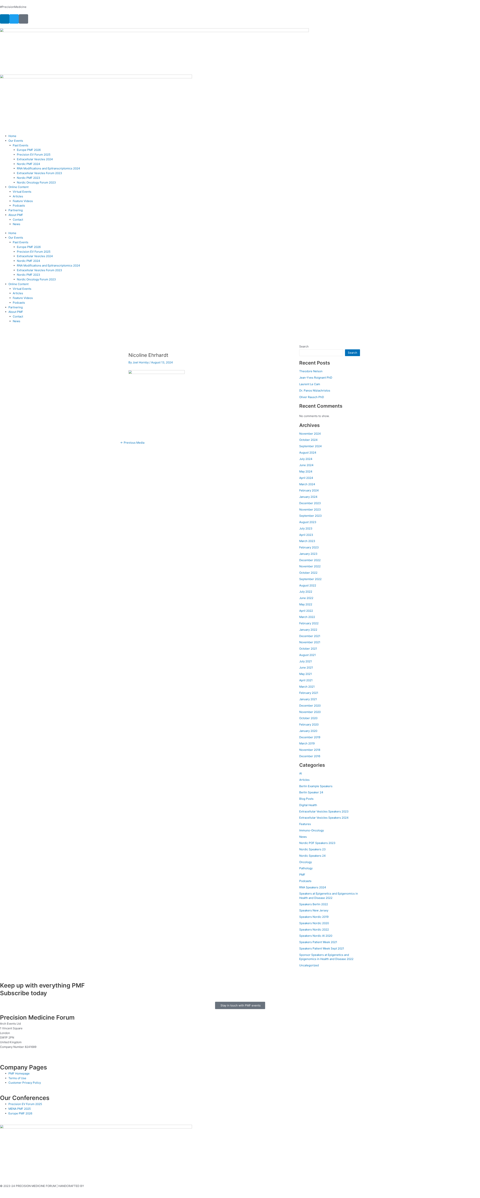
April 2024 (306, 478)
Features (305, 824)
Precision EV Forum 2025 (33, 154)
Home (12, 136)
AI (300, 773)
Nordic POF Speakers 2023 (317, 843)
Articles (18, 196)
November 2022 (310, 566)
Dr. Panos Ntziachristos (314, 390)
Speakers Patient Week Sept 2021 (321, 948)
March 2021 (307, 686)
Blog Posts (306, 798)
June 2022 (306, 598)
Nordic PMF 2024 (28, 164)
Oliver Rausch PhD (311, 397)
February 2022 (309, 623)
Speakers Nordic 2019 (313, 917)
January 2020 (308, 731)
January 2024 (308, 497)
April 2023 (306, 535)
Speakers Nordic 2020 (314, 923)
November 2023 (310, 509)
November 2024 (310, 433)
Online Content (18, 187)
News (16, 224)
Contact (18, 219)
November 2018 (309, 750)
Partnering (15, 210)
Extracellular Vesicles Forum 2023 (39, 173)
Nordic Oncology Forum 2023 (36, 182)
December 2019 (309, 737)
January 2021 (308, 699)
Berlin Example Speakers (315, 786)
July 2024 (305, 459)
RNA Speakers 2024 (312, 887)
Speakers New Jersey (313, 910)
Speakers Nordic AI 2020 (315, 935)
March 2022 (307, 617)
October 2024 (308, 440)
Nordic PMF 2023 (28, 178)
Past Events (20, 145)
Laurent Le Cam (309, 384)
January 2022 (308, 629)
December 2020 (310, 705)
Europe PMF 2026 (29, 150)
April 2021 (306, 680)
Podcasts (19, 205)
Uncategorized (309, 965)
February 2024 (309, 490)
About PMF (15, 215)
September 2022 (310, 579)
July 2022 (305, 591)
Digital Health (308, 805)
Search (304, 346)
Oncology (305, 862)
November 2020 (310, 712)
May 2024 (305, 471)
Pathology (306, 868)
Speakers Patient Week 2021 (318, 942)
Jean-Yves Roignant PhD (315, 377)
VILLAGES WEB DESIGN (100, 1186)
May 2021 (305, 674)
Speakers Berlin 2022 (313, 904)
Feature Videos (23, 201)
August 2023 (307, 522)
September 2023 (310, 515)
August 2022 (307, 585)
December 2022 (310, 560)
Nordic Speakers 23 (312, 849)
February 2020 (309, 724)
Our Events (15, 140)
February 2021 (308, 693)
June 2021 (306, 667)
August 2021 (307, 655)
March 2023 (307, 541)
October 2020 (308, 718)
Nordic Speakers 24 (312, 855)
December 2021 (309, 636)
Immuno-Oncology (311, 830)
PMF (302, 874)
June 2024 (306, 465)
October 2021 (308, 648)
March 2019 (307, 743)
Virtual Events (22, 191)
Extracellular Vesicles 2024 (35, 159)
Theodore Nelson (310, 371)
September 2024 (310, 446)
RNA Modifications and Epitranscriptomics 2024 (48, 168)
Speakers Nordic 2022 (314, 929)
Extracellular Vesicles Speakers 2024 (324, 817)
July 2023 (305, 528)
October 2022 (308, 572)
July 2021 (305, 661)
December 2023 (310, 503)
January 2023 (308, 554)
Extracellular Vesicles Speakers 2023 (324, 811)
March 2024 (307, 484)
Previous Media (132, 442)
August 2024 (307, 452)
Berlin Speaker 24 (311, 792)
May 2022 (305, 604)
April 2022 (306, 610)
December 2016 (309, 756)
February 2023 (309, 547)
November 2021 (309, 642)
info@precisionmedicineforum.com (24, 1051)
